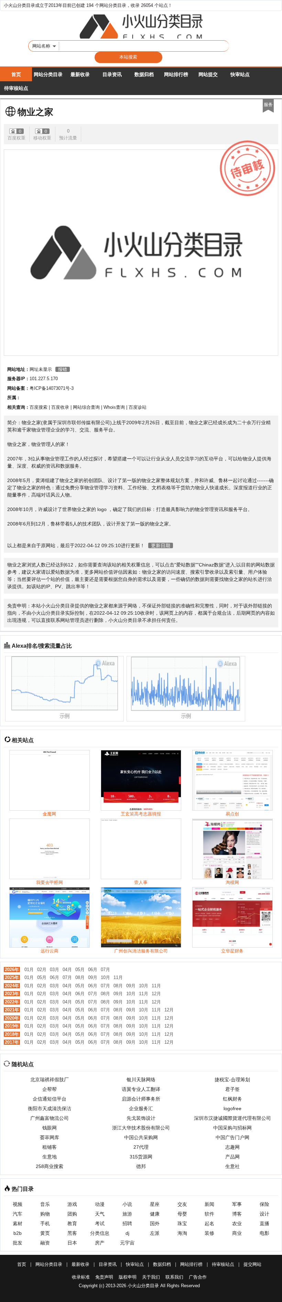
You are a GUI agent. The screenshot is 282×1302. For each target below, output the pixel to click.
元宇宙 (127, 1243)
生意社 (232, 1166)
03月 (54, 969)
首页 (16, 74)
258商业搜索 (49, 1166)
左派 (155, 1233)
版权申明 (128, 1277)
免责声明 (104, 1277)
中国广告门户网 (232, 1137)
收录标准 (81, 1277)
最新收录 (80, 74)
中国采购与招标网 (232, 1128)
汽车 (17, 1214)
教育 (72, 1223)
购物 (45, 1214)
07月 (105, 969)
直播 (264, 1223)
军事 (237, 1204)
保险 (264, 1204)
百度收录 (60, 407)
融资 (45, 1243)
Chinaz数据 (211, 564)
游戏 (72, 1204)
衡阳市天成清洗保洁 (49, 1108)
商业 (237, 1233)
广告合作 (198, 1277)
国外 (155, 1223)
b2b (17, 1233)
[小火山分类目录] (141, 26)
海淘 (182, 1233)
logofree (232, 1108)
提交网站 (252, 1264)
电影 (264, 1233)
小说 (127, 1204)
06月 (92, 969)
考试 (100, 1223)
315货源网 (141, 1156)
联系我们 (174, 1277)
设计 (264, 1214)
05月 (80, 969)
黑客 (72, 1233)
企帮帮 (49, 1089)
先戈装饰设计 (141, 1118)
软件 (209, 1214)
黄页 (45, 1233)
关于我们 (151, 1277)
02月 (41, 969)
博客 (237, 1214)
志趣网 (232, 1147)
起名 (209, 1223)
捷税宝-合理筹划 (232, 1079)
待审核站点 (16, 88)
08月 (80, 977)
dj (127, 1233)
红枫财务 (232, 1099)
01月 (29, 969)
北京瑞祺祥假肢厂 (49, 1079)
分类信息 (99, 1233)
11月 (118, 977)
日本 (72, 1243)
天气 (100, 1214)
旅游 (127, 1214)
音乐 (45, 1204)
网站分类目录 (48, 74)
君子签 (232, 1089)
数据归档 (144, 74)
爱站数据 (185, 564)
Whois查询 (114, 407)
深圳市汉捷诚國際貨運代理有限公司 (232, 1118)
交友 (182, 1204)
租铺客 (49, 1147)
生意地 (49, 1156)
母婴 (182, 1214)
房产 (100, 1243)
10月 (105, 977)
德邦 (141, 1166)
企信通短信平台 (49, 1099)
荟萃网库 (49, 1137)
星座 (155, 1204)
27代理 (141, 1147)
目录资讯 (112, 74)
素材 (17, 1223)
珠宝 (182, 1223)
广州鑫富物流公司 (49, 1118)
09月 (92, 977)
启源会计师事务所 (141, 1099)
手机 (45, 1223)
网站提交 (208, 74)
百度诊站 (138, 407)
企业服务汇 (141, 1108)
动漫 (100, 1204)
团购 (72, 1214)
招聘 (127, 1223)
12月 (156, 993)
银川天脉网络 (141, 1079)
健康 (155, 1214)
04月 (67, 969)
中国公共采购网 (141, 1137)
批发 (17, 1243)
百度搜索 (38, 407)
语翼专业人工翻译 (141, 1089)
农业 (237, 1223)
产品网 (232, 1156)
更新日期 (160, 545)
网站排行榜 (176, 74)
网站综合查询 (86, 407)
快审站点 (240, 74)
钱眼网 (49, 1128)
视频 (17, 1204)
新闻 (209, 1204)
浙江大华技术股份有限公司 (141, 1128)
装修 (209, 1233)
